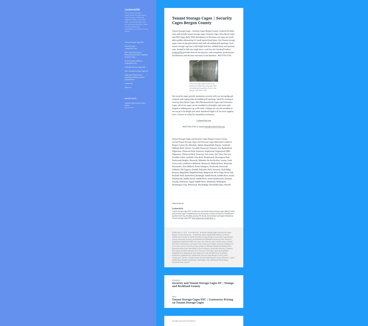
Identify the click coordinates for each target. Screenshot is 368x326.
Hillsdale (227, 244)
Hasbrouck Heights (209, 244)
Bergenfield (211, 235)
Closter (184, 237)
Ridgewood (188, 253)
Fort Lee (212, 242)
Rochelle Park (214, 253)
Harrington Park (196, 244)
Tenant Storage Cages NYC (134, 42)
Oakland (229, 248)
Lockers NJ (129, 83)
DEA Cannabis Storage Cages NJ (136, 71)
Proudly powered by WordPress (184, 321)
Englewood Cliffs (187, 242)
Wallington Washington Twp (199, 260)
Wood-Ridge (223, 260)
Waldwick (185, 260)
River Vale (204, 253)
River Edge (197, 253)
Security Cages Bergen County (212, 255)
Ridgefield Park (177, 253)
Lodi (196, 246)
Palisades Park (192, 251)
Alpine (204, 235)
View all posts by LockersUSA (203, 218)
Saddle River (195, 255)
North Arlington (204, 248)
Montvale (175, 248)
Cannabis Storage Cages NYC (135, 67)
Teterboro (225, 258)
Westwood (214, 260)
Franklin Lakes (220, 242)
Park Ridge (210, 251)
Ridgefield (224, 251)
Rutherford (176, 255)
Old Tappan (176, 251)
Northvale (214, 248)
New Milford (193, 248)
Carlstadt (225, 235)
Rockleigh (223, 253)
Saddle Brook (186, 255)
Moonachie (184, 248)
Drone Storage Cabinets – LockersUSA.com (134, 62)
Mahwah (210, 246)
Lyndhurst (202, 246)
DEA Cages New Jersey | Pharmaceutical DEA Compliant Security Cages (136, 54)
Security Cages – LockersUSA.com (131, 47)
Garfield (229, 242)
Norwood (222, 248)
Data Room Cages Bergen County (207, 237)
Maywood (217, 246)
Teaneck (185, 258)
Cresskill (191, 237)
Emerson (228, 239)
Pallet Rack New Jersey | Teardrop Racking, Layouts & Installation (134, 77)
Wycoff (186, 262)
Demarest (181, 239)
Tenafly (190, 258)
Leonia (183, 246)
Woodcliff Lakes (178, 262)
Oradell (184, 251)
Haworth (220, 244)
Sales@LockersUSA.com (214, 126)
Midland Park (226, 246)
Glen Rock (175, 244)
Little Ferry (190, 246)
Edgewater (209, 239)
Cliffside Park (177, 237)
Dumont (189, 239)
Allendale (198, 235)
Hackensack (184, 244)
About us (128, 87)
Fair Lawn (197, 242)
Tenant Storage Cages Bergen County (207, 258)
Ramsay (217, 251)
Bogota (219, 235)
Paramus (202, 251)
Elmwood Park (218, 239)
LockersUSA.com (204, 120)
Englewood (176, 242)
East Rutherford (198, 239)
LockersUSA (132, 9)
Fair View (205, 242)
